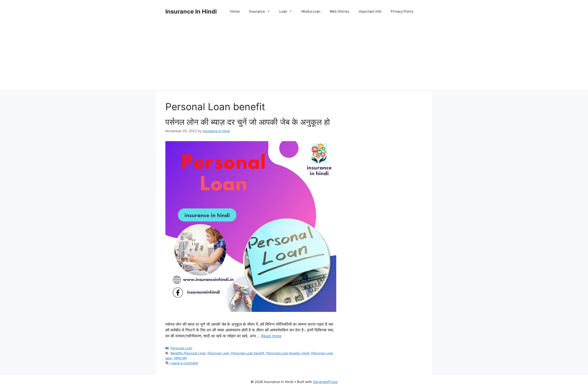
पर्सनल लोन (180, 358)
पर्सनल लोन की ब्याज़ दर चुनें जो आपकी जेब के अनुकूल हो (247, 122)
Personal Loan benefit (247, 353)
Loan (283, 11)
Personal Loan (181, 348)
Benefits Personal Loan (188, 353)
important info (370, 11)
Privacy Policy (402, 11)
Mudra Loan (310, 11)
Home (235, 11)
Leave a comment (184, 363)
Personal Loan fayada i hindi (287, 353)
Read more (271, 336)
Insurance (257, 11)
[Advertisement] (294, 57)
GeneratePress (325, 382)
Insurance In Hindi (191, 11)
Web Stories (339, 11)
